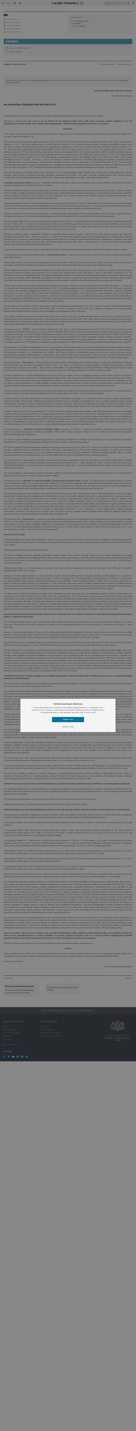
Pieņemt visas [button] (68, 719)
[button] (68, 727)
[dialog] (68, 715)
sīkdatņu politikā (90, 712)
